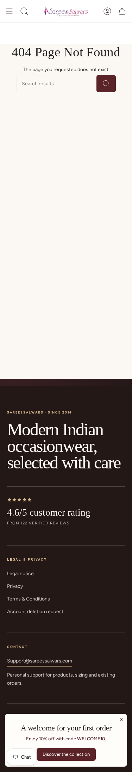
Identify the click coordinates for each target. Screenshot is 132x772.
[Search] (106, 83)
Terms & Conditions (28, 599)
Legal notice (20, 574)
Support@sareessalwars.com (39, 661)
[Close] (121, 719)
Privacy (15, 586)
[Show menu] (9, 11)
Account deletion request (35, 612)
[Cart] (122, 11)
